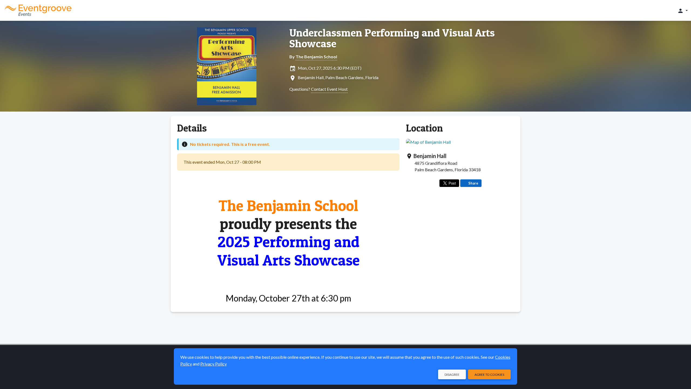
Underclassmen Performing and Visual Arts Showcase (392, 38)
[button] (682, 10)
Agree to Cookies (489, 375)
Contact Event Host (329, 89)
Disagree (452, 375)
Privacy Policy (213, 363)
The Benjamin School (316, 56)
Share (473, 183)
